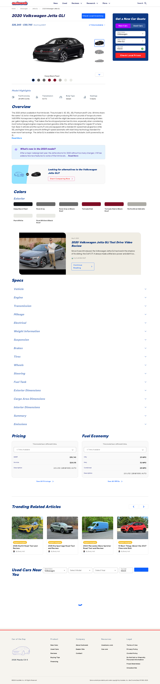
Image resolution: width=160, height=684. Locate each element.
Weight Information (27, 331)
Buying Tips (55, 657)
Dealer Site (80, 649)
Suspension (21, 339)
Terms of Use (132, 645)
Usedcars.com (107, 645)
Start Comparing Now (60, 179)
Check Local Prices (130, 55)
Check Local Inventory (93, 16)
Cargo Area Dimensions (29, 398)
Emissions (20, 424)
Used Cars (138, 26)
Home (14, 9)
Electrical (20, 322)
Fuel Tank (20, 382)
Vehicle (19, 289)
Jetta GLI (35, 9)
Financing (54, 661)
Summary (20, 415)
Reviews (53, 653)
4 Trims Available (96, 25)
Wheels (18, 365)
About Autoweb (82, 645)
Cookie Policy (132, 653)
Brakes (18, 348)
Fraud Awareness (133, 664)
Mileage (19, 314)
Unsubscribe (132, 668)
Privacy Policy (132, 649)
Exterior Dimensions (27, 390)
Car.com (104, 649)
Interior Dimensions (27, 407)
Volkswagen (24, 9)
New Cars (123, 26)
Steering (19, 373)
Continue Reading (77, 266)
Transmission (22, 306)
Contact (79, 653)
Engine (18, 297)
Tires (17, 356)
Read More (17, 138)
